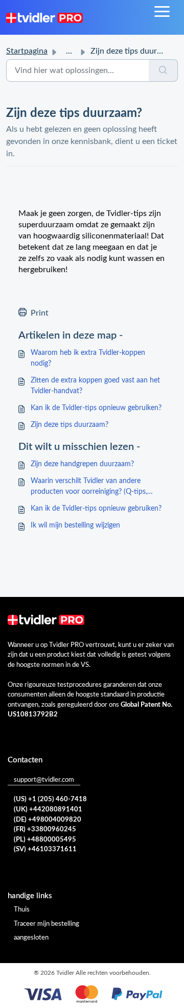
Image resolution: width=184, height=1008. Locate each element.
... (69, 51)
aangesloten (31, 937)
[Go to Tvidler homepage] (44, 17)
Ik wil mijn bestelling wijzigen (75, 525)
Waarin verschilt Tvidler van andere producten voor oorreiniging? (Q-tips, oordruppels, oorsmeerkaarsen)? (89, 487)
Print (40, 313)
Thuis (22, 909)
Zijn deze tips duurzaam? (69, 424)
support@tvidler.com (44, 780)
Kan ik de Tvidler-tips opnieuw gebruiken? (96, 408)
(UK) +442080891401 (48, 809)
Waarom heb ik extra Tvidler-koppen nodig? (88, 358)
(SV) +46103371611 (45, 849)
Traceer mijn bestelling (46, 924)
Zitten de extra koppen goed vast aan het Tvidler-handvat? (95, 386)
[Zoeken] (163, 70)
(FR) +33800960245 (45, 829)
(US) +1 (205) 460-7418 (50, 799)
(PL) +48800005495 (45, 839)
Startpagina (27, 51)
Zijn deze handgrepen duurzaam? (82, 464)
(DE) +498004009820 (47, 820)
